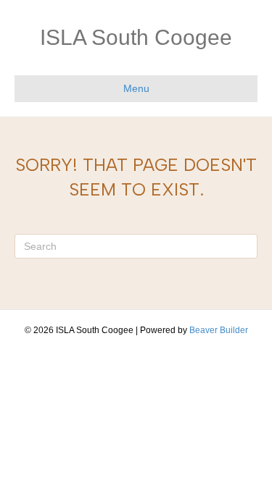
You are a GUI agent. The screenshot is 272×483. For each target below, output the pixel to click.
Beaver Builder (218, 330)
